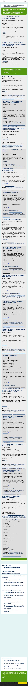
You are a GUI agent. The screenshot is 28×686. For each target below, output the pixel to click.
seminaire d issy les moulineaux (8, 517)
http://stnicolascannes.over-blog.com (12, 210)
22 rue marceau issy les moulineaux (12, 668)
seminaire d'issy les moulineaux (20, 516)
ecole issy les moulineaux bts (11, 661)
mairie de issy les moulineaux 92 (11, 580)
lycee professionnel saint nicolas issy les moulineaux (13, 37)
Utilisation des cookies (12, 673)
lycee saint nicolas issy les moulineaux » (11, 16)
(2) (13, 599)
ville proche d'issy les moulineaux (10, 126)
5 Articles (5, 33)
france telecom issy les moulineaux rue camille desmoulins (16, 214)
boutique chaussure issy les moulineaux (13, 146)
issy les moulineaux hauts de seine (11, 492)
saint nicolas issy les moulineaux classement (15, 95)
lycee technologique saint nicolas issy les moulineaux (14, 36)
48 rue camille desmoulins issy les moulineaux (10, 441)
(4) (14, 596)
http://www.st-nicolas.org (10, 93)
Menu (25, 1)
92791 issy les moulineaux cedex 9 (19, 353)
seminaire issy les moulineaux (20, 517)
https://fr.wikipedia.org (9, 550)
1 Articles (5, 61)
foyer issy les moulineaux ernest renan (14, 515)
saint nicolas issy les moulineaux (8, 99)
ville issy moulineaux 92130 (14, 122)
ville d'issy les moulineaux (13, 554)
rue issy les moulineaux (8, 168)
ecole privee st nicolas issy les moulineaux (14, 663)
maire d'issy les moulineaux (15, 556)
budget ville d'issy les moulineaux (14, 553)
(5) (14, 605)
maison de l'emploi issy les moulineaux (14, 494)
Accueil (3, 672)
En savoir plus (19, 684)
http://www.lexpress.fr (9, 488)
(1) (14, 583)
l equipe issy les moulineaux (15, 490)
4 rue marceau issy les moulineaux (12, 660)
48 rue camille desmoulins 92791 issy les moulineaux (14, 296)
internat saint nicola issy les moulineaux (14, 187)
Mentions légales (10, 672)
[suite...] (4, 32)
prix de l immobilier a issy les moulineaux (16, 125)
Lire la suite (4, 91)
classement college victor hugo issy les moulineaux (13, 665)
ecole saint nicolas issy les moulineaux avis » (12, 42)
